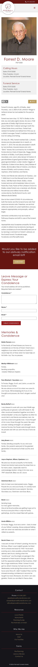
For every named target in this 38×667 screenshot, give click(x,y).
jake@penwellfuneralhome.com (19, 598)
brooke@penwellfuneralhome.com (19, 601)
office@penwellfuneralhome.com (19, 603)
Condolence (6, 293)
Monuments (19, 617)
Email (3, 315)
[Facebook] (3, 101)
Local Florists (19, 615)
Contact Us (19, 656)
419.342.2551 (31, 1)
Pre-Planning (19, 651)
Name (4, 307)
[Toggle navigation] (35, 7)
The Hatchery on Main (19, 623)
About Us (19, 634)
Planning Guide (19, 620)
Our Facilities (19, 639)
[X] (6, 101)
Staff (19, 637)
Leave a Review (19, 654)
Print (33, 101)
